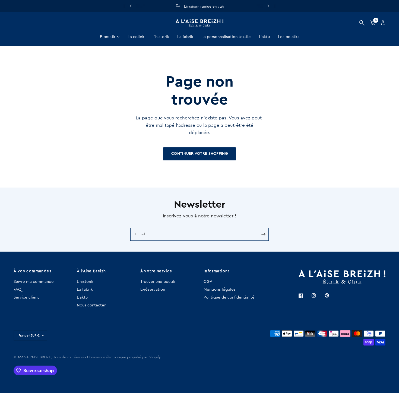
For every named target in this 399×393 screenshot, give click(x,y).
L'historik (161, 37)
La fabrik (185, 37)
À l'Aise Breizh (91, 271)
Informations (217, 271)
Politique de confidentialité (229, 297)
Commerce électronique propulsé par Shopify (124, 357)
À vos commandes (32, 271)
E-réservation (152, 289)
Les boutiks (288, 37)
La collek (136, 37)
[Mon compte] (381, 23)
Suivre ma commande (34, 282)
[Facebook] (305, 296)
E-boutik (107, 37)
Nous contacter (91, 305)
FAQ (17, 289)
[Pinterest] (331, 296)
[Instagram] (318, 296)
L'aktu (264, 37)
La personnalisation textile (226, 37)
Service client (26, 297)
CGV (208, 282)
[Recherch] (362, 23)
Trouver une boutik (157, 282)
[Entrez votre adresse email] (263, 234)
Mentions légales (220, 289)
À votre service (156, 271)
